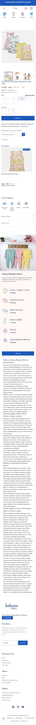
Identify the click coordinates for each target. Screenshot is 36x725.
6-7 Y (6, 103)
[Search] (26, 8)
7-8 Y (14, 103)
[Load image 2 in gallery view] (18, 76)
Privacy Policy (6, 700)
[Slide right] (34, 76)
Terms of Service (7, 697)
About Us (4, 675)
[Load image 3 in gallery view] (27, 76)
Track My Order (6, 663)
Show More (24, 126)
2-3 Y (6, 99)
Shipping (3, 92)
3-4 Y (14, 99)
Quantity (3, 107)
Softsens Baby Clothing (17, 715)
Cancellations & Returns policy (10, 692)
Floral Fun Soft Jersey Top (9, 174)
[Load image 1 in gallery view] (8, 76)
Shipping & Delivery (7, 695)
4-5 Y (22, 99)
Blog (3, 678)
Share (5, 139)
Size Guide (5, 665)
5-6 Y (31, 99)
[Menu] (4, 8)
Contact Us (5, 660)
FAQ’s (3, 658)
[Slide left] (2, 76)
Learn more (7, 617)
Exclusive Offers (6, 682)
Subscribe (23, 643)
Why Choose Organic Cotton (10, 680)
